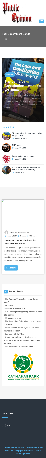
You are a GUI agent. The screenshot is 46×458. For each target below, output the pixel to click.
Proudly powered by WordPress (18, 447)
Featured (9, 75)
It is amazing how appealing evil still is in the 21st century (26, 168)
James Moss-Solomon (20, 232)
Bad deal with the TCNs (14, 334)
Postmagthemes (23, 454)
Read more (11, 268)
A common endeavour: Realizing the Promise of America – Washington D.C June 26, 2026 (22, 340)
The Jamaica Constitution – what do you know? (22, 85)
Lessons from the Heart (23, 156)
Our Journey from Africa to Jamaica (20, 347)
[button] (41, 21)
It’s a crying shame (13, 318)
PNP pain (16, 145)
